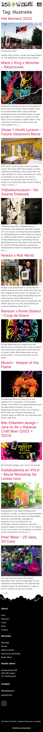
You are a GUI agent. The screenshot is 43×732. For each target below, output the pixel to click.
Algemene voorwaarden (21, 728)
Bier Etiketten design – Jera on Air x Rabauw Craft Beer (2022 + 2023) (20, 429)
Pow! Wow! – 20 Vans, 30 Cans (19, 539)
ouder (4, 593)
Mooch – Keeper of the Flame (20, 365)
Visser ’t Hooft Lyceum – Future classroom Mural (21, 132)
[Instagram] (4, 703)
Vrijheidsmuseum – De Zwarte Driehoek (19, 192)
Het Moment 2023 (16, 18)
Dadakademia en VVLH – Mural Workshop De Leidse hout (20, 474)
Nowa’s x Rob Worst (17, 255)
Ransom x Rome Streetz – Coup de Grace (21, 313)
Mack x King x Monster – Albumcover (20, 65)
